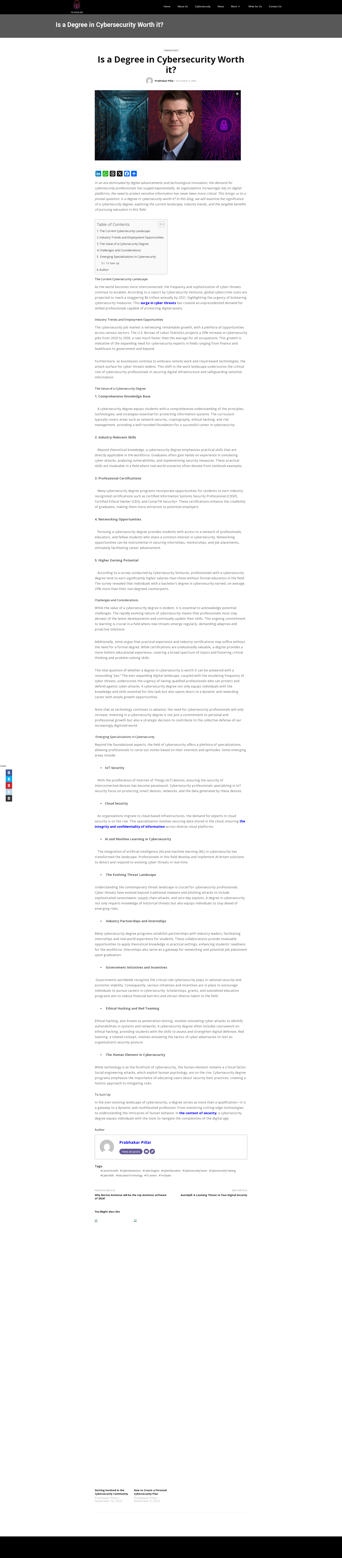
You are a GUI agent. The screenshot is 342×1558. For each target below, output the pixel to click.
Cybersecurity (203, 6)
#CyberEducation (171, 1170)
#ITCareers (150, 1175)
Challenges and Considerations (120, 250)
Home (167, 6)
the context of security (197, 1113)
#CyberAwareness (130, 1170)
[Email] (146, 1151)
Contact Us (275, 6)
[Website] (152, 1151)
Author (104, 270)
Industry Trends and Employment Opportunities (131, 237)
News (221, 6)
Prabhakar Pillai (164, 80)
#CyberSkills (107, 1175)
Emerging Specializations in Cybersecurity (127, 257)
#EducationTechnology (129, 1175)
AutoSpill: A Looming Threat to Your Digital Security (214, 1195)
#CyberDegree (151, 1170)
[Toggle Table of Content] (160, 224)
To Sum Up (112, 263)
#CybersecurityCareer (195, 1170)
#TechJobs (165, 1175)
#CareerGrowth (109, 1170)
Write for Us (255, 6)
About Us (183, 6)
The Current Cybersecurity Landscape (124, 231)
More (234, 6)
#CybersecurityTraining (222, 1170)
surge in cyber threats (158, 303)
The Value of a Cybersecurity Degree (124, 244)
